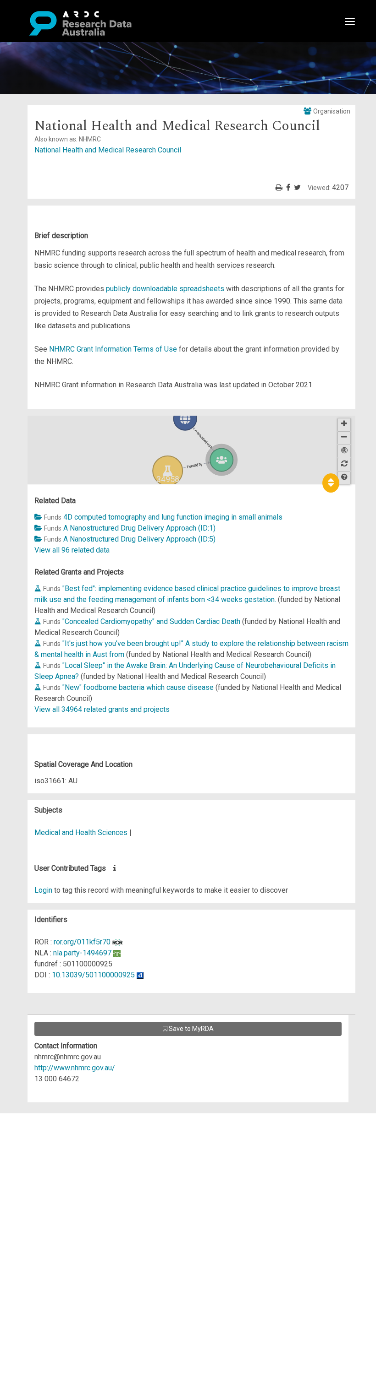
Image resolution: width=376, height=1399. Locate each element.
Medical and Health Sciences (81, 832)
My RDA (41, 1129)
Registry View (50, 1184)
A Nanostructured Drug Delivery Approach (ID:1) (139, 528)
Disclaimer (45, 1151)
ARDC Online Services (64, 1173)
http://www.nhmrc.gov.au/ (74, 1067)
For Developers (53, 1162)
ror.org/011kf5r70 (82, 942)
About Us (43, 1118)
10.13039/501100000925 (93, 975)
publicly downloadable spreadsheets (165, 288)
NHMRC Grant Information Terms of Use (113, 349)
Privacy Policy (51, 1212)
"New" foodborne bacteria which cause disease (138, 687)
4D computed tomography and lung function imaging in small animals (172, 517)
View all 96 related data (72, 550)
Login (43, 890)
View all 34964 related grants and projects (102, 709)
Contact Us (45, 1140)
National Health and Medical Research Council (107, 150)
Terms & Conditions (59, 1201)
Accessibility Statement (66, 1223)
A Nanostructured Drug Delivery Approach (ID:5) (139, 539)
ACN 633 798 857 (28, 1239)
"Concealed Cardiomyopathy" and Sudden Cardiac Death (151, 621)
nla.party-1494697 (82, 953)
